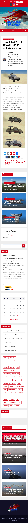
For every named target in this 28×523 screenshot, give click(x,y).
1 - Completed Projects (8, 39)
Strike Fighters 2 (12, 389)
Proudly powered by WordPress (8, 518)
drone (20, 360)
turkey (16, 396)
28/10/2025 (8, 476)
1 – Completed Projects (9, 331)
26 (4, 316)
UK (17, 399)
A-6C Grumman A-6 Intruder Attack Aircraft (14, 186)
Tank (11, 392)
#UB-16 (10, 66)
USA (20, 402)
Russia (5, 386)
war (11, 405)
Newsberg (23, 518)
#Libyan (10, 59)
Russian (11, 386)
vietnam (6, 405)
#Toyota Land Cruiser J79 (15, 63)
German (6, 367)
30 (17, 316)
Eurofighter (6, 364)
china (14, 360)
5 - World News (7, 453)
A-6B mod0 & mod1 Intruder (12, 202)
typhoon (12, 399)
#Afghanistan (12, 57)
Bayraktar (12, 357)
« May (12, 319)
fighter (13, 364)
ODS (20, 380)
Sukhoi (5, 392)
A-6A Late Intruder (12, 219)
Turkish (5, 399)
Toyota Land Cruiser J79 (19, 161)
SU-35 (20, 389)
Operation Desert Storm (9, 383)
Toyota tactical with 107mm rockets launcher (9, 163)
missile (20, 376)
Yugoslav (17, 405)
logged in (12, 235)
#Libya (18, 57)
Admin (11, 52)
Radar (19, 383)
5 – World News (7, 346)
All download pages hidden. (12, 440)
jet (18, 367)
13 (7, 309)
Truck (11, 396)
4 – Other (5, 342)
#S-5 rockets (17, 59)
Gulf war (12, 367)
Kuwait (5, 370)
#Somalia (10, 61)
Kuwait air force (13, 370)
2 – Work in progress (9, 335)
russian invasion (20, 386)
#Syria (16, 61)
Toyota (5, 396)
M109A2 (14, 376)
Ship (5, 389)
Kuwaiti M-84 (15, 373)
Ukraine (5, 402)
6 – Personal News (8, 350)
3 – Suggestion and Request (11, 338)
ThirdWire (21, 392)
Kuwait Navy (6, 376)
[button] (23, 30)
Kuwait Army (7, 373)
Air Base (6, 357)
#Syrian (21, 61)
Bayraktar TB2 (7, 360)
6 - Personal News (8, 436)
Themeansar (14, 520)
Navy (14, 380)
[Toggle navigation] (13, 30)
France (19, 364)
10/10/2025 (8, 493)
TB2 (15, 392)
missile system (7, 380)
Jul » (16, 319)
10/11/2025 (8, 443)
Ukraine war (13, 402)
